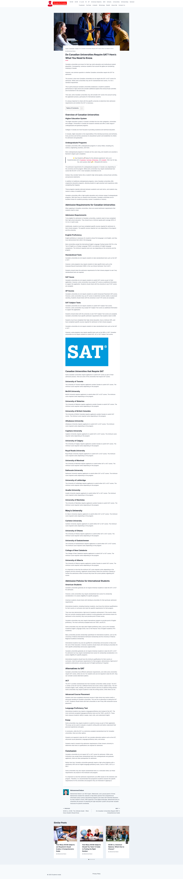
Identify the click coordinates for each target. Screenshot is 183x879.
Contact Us (122, 5)
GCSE (76, 2)
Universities (116, 2)
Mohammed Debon (71, 51)
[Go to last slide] (56, 842)
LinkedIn (103, 160)
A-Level (81, 2)
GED (104, 2)
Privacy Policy (96, 873)
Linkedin (95, 5)
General (132, 2)
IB (85, 2)
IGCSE (71, 2)
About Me (114, 5)
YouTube (88, 5)
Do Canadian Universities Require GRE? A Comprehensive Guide (108, 811)
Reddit (108, 5)
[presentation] (65, 833)
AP (89, 2)
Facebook (82, 5)
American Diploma (96, 2)
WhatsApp (102, 5)
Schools (109, 2)
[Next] (127, 842)
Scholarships (124, 2)
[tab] (88, 859)
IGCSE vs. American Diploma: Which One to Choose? (116, 847)
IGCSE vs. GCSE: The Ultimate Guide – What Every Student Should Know (76, 811)
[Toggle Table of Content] (80, 108)
